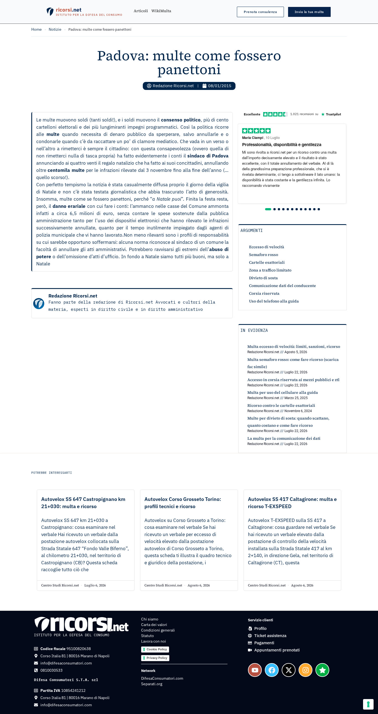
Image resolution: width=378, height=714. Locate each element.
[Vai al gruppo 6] (292, 209)
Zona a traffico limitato (270, 270)
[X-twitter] (289, 670)
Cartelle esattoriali (267, 262)
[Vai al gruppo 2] (274, 209)
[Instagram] (305, 670)
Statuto (147, 635)
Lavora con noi (153, 641)
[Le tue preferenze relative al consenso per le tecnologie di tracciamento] (368, 704)
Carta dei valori (154, 624)
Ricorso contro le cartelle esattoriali (281, 405)
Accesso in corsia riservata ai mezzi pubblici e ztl (293, 379)
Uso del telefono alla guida (274, 301)
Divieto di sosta (263, 278)
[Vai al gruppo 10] (310, 209)
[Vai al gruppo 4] (283, 209)
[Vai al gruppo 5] (288, 209)
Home (36, 29)
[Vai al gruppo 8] (301, 209)
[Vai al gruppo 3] (279, 209)
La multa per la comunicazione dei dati (283, 438)
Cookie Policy (157, 649)
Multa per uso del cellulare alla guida (282, 392)
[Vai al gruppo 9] (305, 209)
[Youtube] (255, 670)
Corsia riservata (264, 293)
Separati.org (151, 683)
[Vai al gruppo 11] (314, 209)
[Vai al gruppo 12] (319, 209)
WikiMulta (161, 11)
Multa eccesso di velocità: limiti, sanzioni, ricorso (293, 346)
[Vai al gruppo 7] (297, 209)
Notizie (55, 29)
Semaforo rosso (263, 254)
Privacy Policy (157, 658)
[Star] (322, 670)
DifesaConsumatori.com (162, 678)
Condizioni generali (158, 630)
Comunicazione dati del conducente (282, 285)
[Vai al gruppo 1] (268, 209)
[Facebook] (272, 670)
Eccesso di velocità (266, 247)
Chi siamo (149, 619)
